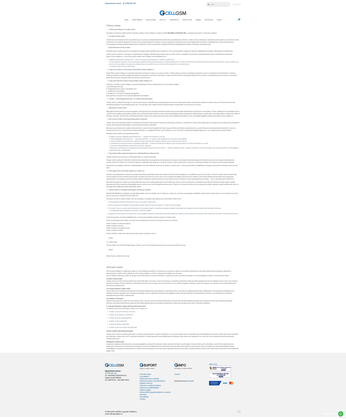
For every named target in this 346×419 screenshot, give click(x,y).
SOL (215, 364)
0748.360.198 (130, 3)
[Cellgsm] (173, 13)
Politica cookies (145, 390)
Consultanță (144, 397)
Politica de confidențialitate (149, 388)
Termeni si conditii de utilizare (150, 385)
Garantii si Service (146, 383)
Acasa (111, 238)
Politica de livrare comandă (149, 379)
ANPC (211, 364)
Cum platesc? (145, 376)
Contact (142, 399)
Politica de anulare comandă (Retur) (152, 381)
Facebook (190, 381)
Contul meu (237, 4)
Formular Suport (145, 374)
